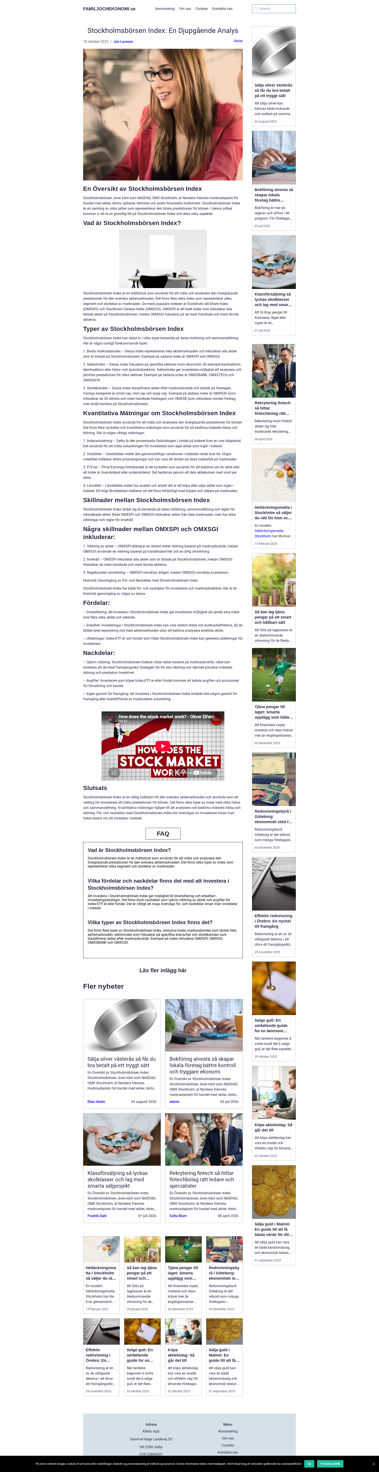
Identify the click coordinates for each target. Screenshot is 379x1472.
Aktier (238, 41)
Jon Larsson (123, 42)
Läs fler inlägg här (163, 970)
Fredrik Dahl (97, 1216)
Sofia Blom (178, 1216)
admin (174, 1102)
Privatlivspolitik (330, 1463)
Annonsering (165, 9)
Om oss (185, 9)
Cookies (201, 9)
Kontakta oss (222, 9)
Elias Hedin (96, 1102)
